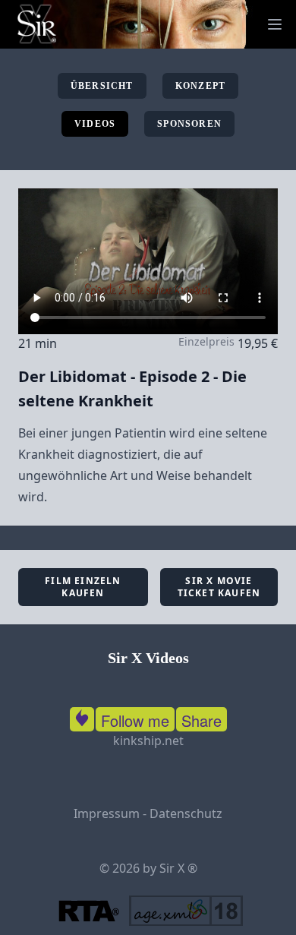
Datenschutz (186, 813)
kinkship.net (148, 740)
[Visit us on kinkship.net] (82, 716)
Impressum (107, 813)
